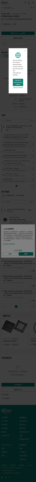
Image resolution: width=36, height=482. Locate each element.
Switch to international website (18, 82)
